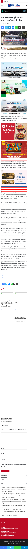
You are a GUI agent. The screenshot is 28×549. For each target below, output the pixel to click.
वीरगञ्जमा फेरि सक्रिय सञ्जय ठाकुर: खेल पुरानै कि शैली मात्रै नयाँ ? (14, 487)
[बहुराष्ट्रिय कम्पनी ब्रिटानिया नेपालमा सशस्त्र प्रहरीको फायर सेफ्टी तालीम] (21, 312)
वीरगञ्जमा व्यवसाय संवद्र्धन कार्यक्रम (10, 1)
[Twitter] (6, 27)
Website (3, 459)
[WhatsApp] (16, 27)
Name (2, 448)
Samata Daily (22, 541)
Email (2, 453)
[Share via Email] (19, 27)
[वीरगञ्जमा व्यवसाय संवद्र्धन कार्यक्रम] (21, 295)
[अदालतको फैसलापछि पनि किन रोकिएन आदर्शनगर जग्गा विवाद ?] (7, 363)
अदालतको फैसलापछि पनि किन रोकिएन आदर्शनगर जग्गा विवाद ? (13, 499)
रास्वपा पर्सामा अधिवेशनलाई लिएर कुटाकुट (9, 515)
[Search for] (26, 6)
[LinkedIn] (9, 27)
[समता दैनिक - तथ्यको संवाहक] (14, 5)
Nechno (18, 543)
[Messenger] (13, 27)
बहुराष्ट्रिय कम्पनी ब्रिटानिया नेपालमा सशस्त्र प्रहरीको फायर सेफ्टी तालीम (20, 319)
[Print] (23, 27)
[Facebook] (2, 27)
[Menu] (2, 6)
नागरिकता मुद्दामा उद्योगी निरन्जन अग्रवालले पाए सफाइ (11, 509)
